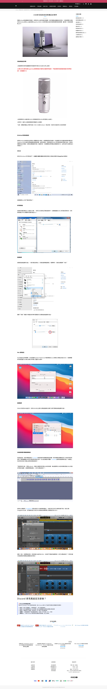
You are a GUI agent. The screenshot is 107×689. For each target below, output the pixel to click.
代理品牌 (39, 6)
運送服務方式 (53, 666)
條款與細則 (53, 670)
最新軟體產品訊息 (81, 20)
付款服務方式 (53, 668)
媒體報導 (33, 669)
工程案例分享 (79, 34)
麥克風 (59, 6)
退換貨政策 (53, 669)
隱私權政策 (53, 665)
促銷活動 (78, 22)
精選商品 (65, 6)
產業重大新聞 (79, 36)
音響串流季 (32, 6)
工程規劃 (76, 6)
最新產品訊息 (80, 18)
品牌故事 (33, 665)
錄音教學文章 (26, 9)
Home (17, 9)
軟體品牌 (33, 668)
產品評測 (79, 26)
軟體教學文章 (79, 30)
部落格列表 (21, 9)
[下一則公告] (84, 1)
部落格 (70, 6)
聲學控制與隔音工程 (81, 32)
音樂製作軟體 (52, 6)
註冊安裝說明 (79, 24)
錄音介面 (45, 6)
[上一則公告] (22, 1)
